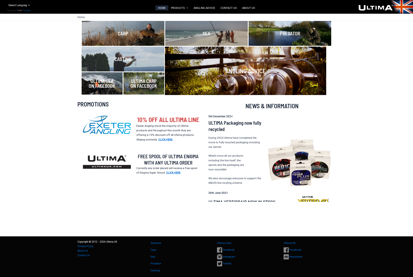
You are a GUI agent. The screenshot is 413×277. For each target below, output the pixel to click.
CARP (123, 33)
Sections (156, 243)
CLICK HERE (165, 139)
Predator (156, 263)
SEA (206, 33)
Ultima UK (290, 243)
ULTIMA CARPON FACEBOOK (144, 83)
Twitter (227, 263)
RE (179, 172)
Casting (155, 270)
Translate (26, 10)
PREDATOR (290, 33)
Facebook (228, 249)
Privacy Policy (85, 246)
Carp (153, 249)
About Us (82, 250)
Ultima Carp (224, 243)
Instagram (228, 256)
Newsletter (296, 256)
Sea (153, 256)
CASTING (123, 59)
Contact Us (83, 255)
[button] (186, 7)
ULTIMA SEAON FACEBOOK (102, 83)
